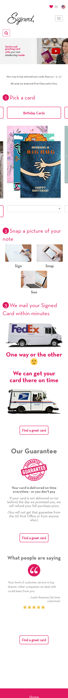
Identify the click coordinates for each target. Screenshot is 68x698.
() (56, 7)
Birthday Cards (34, 113)
